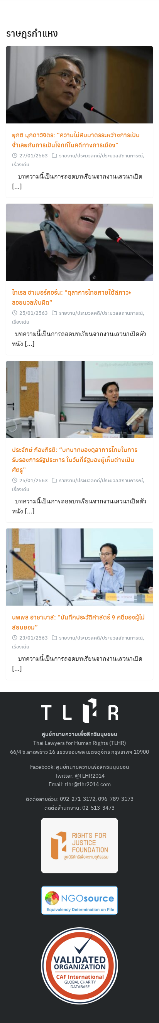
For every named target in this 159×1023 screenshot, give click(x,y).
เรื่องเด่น (20, 164)
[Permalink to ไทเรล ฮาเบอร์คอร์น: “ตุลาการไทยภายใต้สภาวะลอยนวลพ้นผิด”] (79, 241)
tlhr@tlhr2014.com (88, 784)
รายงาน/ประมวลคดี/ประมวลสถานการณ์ (101, 155)
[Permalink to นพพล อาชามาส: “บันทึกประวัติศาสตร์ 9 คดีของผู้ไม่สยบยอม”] (79, 566)
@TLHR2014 (90, 775)
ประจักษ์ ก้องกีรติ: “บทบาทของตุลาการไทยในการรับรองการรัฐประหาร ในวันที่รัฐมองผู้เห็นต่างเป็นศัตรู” (74, 459)
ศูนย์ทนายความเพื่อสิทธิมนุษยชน (92, 766)
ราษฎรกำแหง (32, 32)
